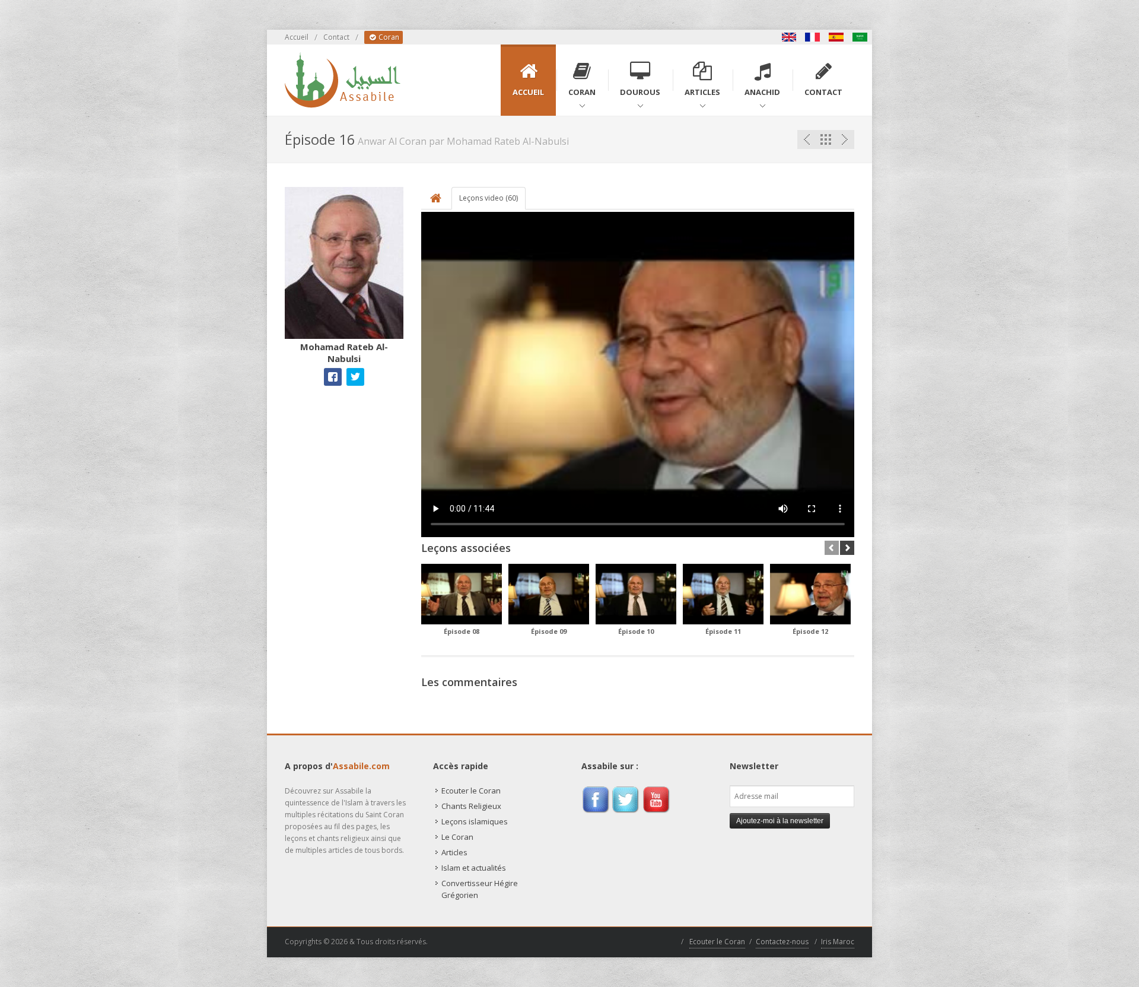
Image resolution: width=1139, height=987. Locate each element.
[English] (789, 37)
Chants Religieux (471, 806)
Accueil (296, 37)
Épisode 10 (636, 631)
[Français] (813, 37)
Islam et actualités (473, 867)
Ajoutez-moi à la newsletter (779, 821)
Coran (388, 37)
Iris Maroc (837, 942)
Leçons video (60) (488, 198)
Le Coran (457, 837)
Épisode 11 (723, 631)
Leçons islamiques (474, 821)
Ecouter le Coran (471, 790)
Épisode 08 (461, 631)
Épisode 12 (810, 631)
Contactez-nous (782, 942)
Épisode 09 (549, 631)
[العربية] (860, 37)
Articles (454, 852)
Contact (336, 37)
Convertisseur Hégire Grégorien (479, 889)
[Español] (836, 37)
